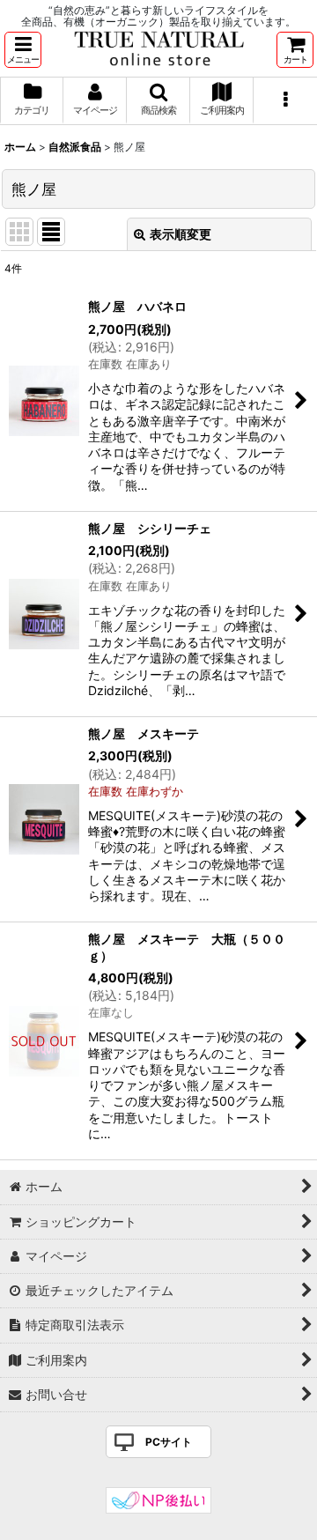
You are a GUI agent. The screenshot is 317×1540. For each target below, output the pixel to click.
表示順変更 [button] (180, 233)
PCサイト (168, 1441)
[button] (22, 50)
